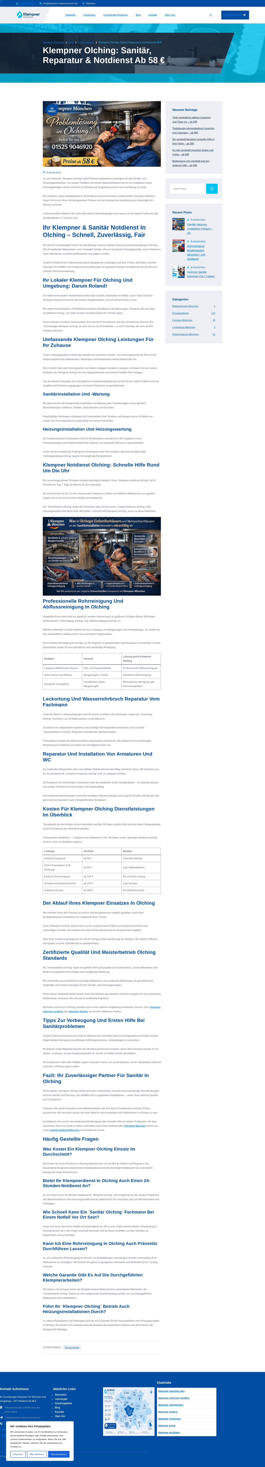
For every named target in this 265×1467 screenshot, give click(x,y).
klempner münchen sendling (173, 1398)
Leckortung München (193, 327)
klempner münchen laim (171, 1391)
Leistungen (89, 15)
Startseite (70, 15)
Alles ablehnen (37, 1454)
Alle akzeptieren (59, 1454)
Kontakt (153, 15)
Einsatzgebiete (72, 1347)
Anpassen (18, 1454)
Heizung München (193, 320)
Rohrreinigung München (193, 334)
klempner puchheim (169, 1432)
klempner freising (78, 1011)
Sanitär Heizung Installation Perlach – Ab (200, 229)
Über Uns (170, 15)
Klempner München (135, 1126)
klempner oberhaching (170, 1405)
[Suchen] (212, 189)
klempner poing (166, 1425)
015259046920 (27, 3)
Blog (138, 15)
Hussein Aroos (55, 172)
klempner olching (167, 1411)
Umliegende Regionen (115, 15)
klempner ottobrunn (169, 1418)
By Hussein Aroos (198, 220)
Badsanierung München (193, 306)
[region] (40, 1441)
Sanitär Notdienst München (65, 1130)
